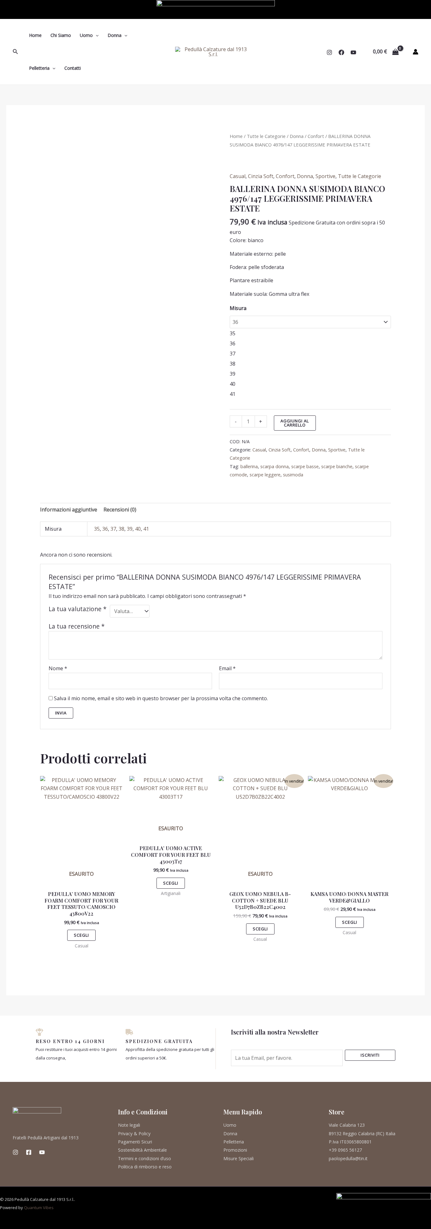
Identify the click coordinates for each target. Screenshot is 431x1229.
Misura (238, 308)
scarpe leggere (265, 475)
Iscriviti (370, 1055)
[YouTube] (353, 52)
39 (130, 528)
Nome (58, 668)
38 (121, 528)
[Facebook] (341, 52)
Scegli (81, 935)
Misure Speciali (238, 1158)
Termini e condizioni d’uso (144, 1158)
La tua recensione (77, 626)
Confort (316, 136)
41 (146, 528)
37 (113, 528)
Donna (114, 35)
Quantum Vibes (39, 1207)
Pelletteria (39, 68)
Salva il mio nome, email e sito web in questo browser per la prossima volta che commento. (161, 698)
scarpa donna (274, 466)
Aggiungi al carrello (294, 423)
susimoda (293, 475)
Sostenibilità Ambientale (142, 1150)
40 (138, 528)
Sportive (325, 176)
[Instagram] (329, 52)
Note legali (129, 1125)
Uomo (86, 35)
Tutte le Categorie (266, 136)
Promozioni (235, 1150)
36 (105, 528)
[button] (15, 52)
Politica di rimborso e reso (145, 1167)
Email (227, 668)
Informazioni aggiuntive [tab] (68, 509)
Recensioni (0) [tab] (119, 509)
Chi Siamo (60, 35)
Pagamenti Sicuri (135, 1142)
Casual (237, 176)
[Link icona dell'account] (415, 52)
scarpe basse (305, 466)
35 (97, 528)
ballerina (249, 466)
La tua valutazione (78, 609)
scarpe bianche (336, 466)
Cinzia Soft (260, 176)
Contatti (72, 68)
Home (35, 35)
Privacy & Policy (134, 1134)
